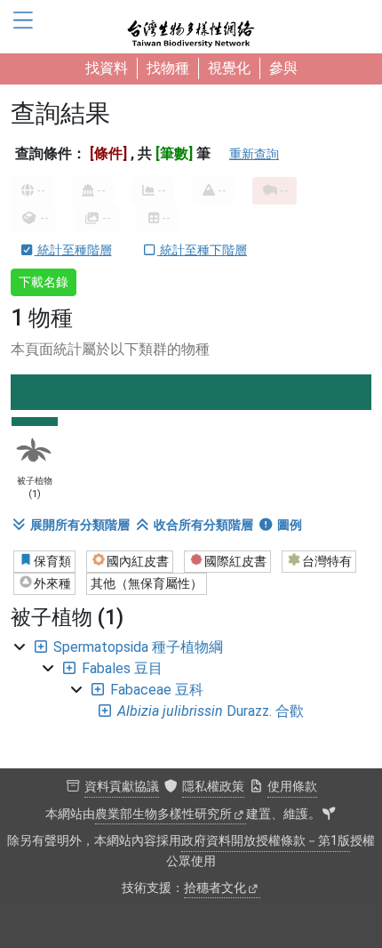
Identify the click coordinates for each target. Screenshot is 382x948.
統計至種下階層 (202, 250)
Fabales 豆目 (122, 668)
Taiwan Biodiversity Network (191, 26)
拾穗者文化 (215, 888)
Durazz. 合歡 (210, 711)
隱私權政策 (213, 786)
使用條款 (292, 786)
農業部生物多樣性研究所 (163, 814)
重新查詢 (254, 154)
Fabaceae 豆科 (156, 689)
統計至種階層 (73, 250)
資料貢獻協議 (121, 786)
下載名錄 (43, 282)
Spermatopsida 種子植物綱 (138, 647)
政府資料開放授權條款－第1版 (265, 840)
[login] (329, 814)
